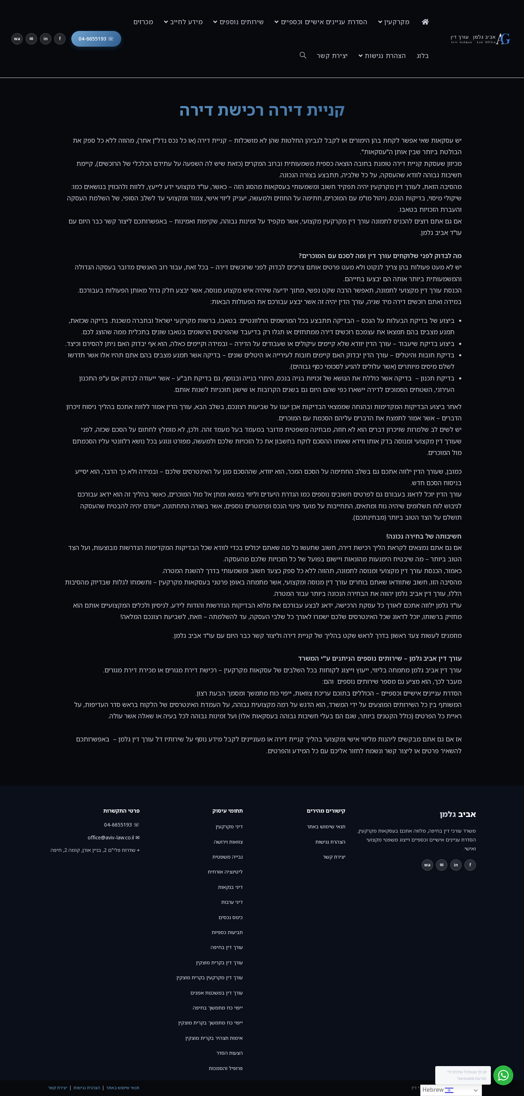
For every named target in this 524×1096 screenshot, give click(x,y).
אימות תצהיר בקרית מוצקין (214, 1037)
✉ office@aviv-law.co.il (114, 837)
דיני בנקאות (230, 886)
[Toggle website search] (303, 56)
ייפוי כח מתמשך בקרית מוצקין (210, 1022)
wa (17, 39)
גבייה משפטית (227, 856)
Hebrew (433, 1090)
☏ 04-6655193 (96, 38)
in (45, 39)
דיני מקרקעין (229, 826)
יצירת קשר (334, 856)
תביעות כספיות (227, 932)
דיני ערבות (232, 901)
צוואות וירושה (228, 841)
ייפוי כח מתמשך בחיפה (218, 1007)
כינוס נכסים (231, 917)
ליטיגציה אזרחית (225, 871)
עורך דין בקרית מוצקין (219, 962)
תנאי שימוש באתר (326, 826)
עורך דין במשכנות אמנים (216, 992)
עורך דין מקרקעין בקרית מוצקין (209, 977)
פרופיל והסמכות (226, 1068)
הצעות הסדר (229, 1052)
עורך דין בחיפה (227, 947)
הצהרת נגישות (330, 841)
